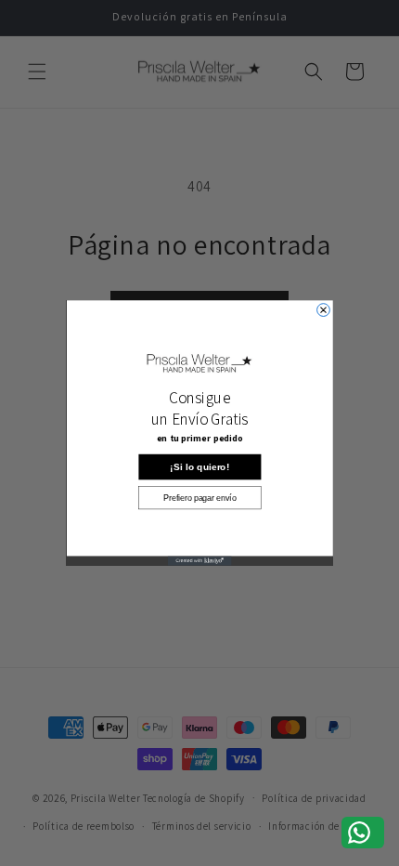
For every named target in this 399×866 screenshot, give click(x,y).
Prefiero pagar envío (199, 497)
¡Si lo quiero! (199, 466)
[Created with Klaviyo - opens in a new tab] (200, 560)
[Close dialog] (322, 310)
